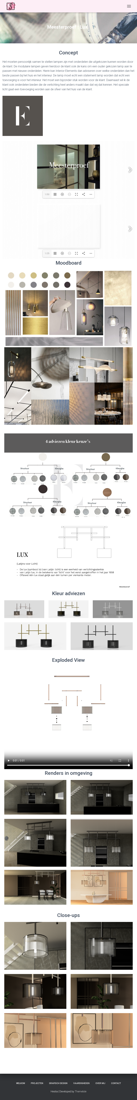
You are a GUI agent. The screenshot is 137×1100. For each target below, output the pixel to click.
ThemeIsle (80, 1091)
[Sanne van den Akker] (12, 6)
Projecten (37, 1083)
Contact (116, 1083)
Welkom (20, 1083)
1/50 (47, 194)
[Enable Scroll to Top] (130, 1092)
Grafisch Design (58, 1083)
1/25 (47, 253)
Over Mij (100, 1083)
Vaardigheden (81, 1083)
